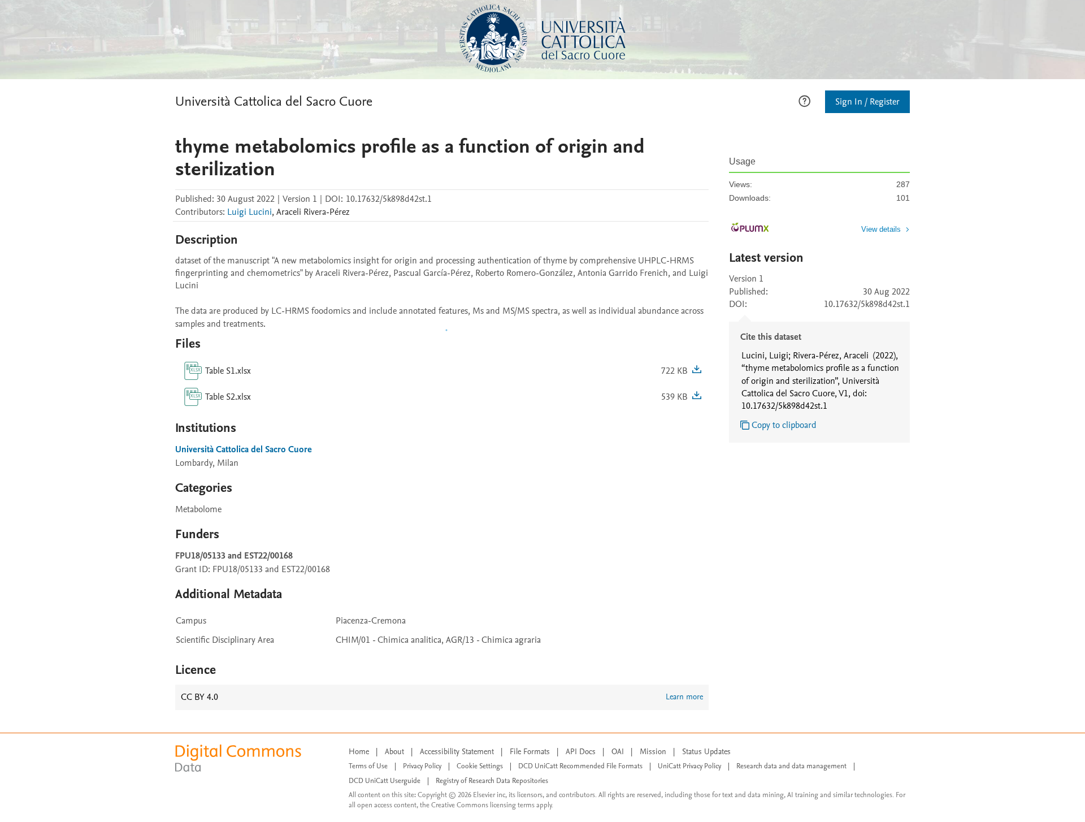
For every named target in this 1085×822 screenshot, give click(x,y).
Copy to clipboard (784, 425)
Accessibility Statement (457, 751)
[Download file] (696, 371)
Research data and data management (791, 766)
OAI (617, 751)
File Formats (530, 751)
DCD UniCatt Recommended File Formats (580, 766)
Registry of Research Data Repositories (492, 780)
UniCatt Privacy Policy (689, 766)
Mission (653, 751)
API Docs (581, 751)
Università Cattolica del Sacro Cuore (273, 101)
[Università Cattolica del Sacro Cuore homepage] (542, 38)
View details (881, 229)
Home (359, 751)
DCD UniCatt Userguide (384, 780)
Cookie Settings (480, 766)
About (394, 751)
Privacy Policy (422, 766)
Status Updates (706, 751)
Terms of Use (368, 766)
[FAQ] (804, 100)
